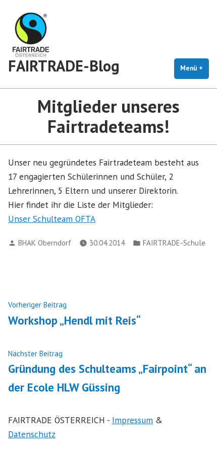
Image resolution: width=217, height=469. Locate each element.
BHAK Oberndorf (44, 243)
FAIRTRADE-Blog (64, 65)
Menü (194, 68)
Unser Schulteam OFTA (51, 218)
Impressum (132, 420)
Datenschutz (32, 434)
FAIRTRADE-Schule (174, 243)
